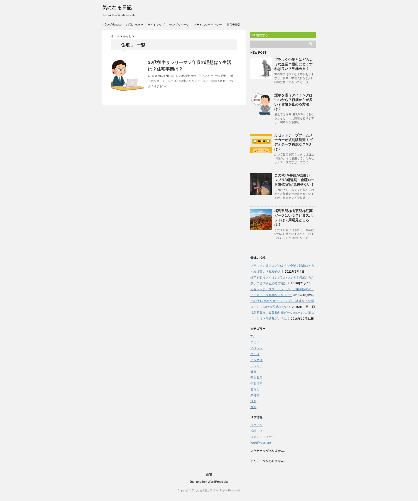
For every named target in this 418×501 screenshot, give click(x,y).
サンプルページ (179, 24)
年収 (217, 75)
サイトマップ (156, 24)
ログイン (256, 425)
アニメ (255, 342)
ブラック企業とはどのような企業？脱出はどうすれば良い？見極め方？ (293, 64)
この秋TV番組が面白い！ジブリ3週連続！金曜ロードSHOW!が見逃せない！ (294, 179)
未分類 (255, 395)
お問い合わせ (134, 24)
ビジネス (256, 360)
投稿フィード (259, 431)
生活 (230, 75)
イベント (256, 348)
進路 (253, 407)
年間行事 (256, 383)
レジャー (256, 366)
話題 (253, 401)
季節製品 (256, 377)
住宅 (210, 75)
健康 (253, 372)
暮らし (174, 75)
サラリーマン (199, 75)
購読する (261, 35)
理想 (223, 75)
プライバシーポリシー (208, 24)
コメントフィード (262, 436)
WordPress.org (260, 442)
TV (252, 336)
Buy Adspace (113, 24)
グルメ (255, 354)
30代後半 (184, 75)
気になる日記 (117, 7)
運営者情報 (233, 24)
